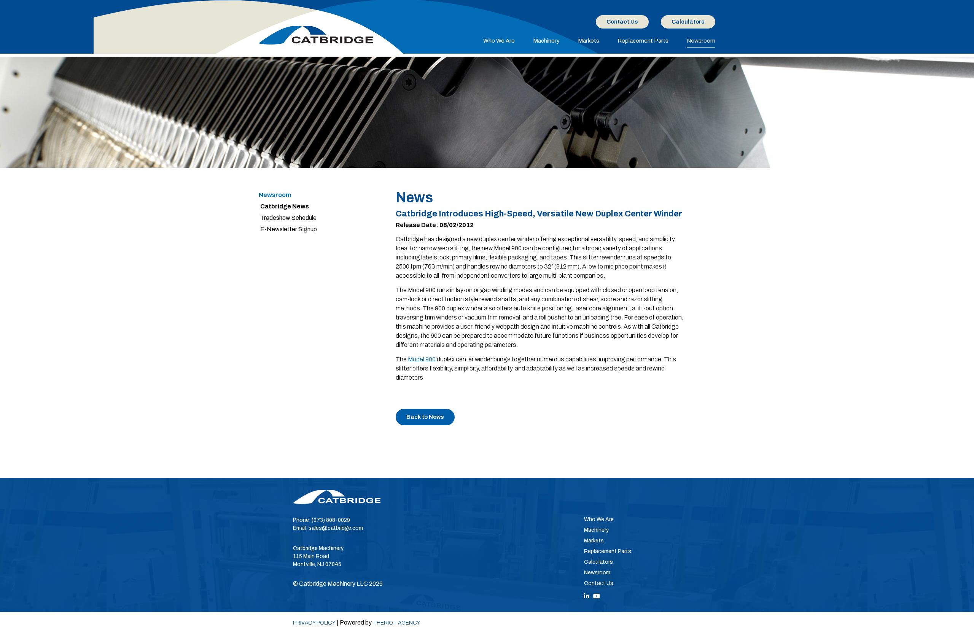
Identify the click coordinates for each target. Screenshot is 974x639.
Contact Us (622, 22)
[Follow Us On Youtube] (596, 596)
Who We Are (499, 41)
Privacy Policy (314, 623)
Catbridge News (284, 206)
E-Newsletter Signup (288, 229)
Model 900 (422, 359)
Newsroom (701, 41)
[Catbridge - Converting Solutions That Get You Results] (316, 35)
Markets (588, 41)
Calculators (688, 22)
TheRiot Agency (396, 623)
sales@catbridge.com (336, 528)
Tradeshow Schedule (288, 218)
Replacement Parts (643, 41)
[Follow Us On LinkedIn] (586, 596)
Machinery (546, 41)
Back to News (425, 417)
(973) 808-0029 (331, 520)
